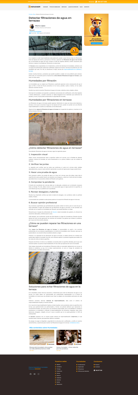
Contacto (86, 6)
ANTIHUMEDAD (46, 33)
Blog (81, 6)
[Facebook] (30, 374)
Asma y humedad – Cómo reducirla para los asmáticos (67, 348)
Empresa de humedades (35, 31)
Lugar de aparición (73, 6)
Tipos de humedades (54, 6)
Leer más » (31, 350)
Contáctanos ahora (74, 322)
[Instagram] (38, 374)
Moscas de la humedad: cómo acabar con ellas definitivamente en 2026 (41, 348)
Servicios (64, 6)
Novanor (45, 6)
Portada (30, 14)
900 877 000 (102, 2)
